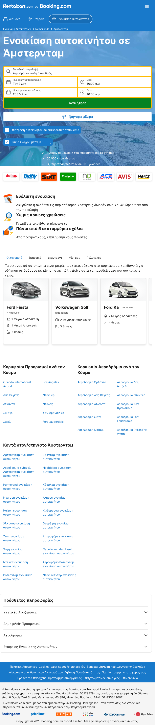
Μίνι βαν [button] (74, 257)
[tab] (14, 257)
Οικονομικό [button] (14, 257)
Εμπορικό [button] (35, 257)
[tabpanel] (77, 307)
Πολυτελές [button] (94, 257)
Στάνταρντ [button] (55, 257)
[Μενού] (147, 6)
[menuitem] (12, 19)
